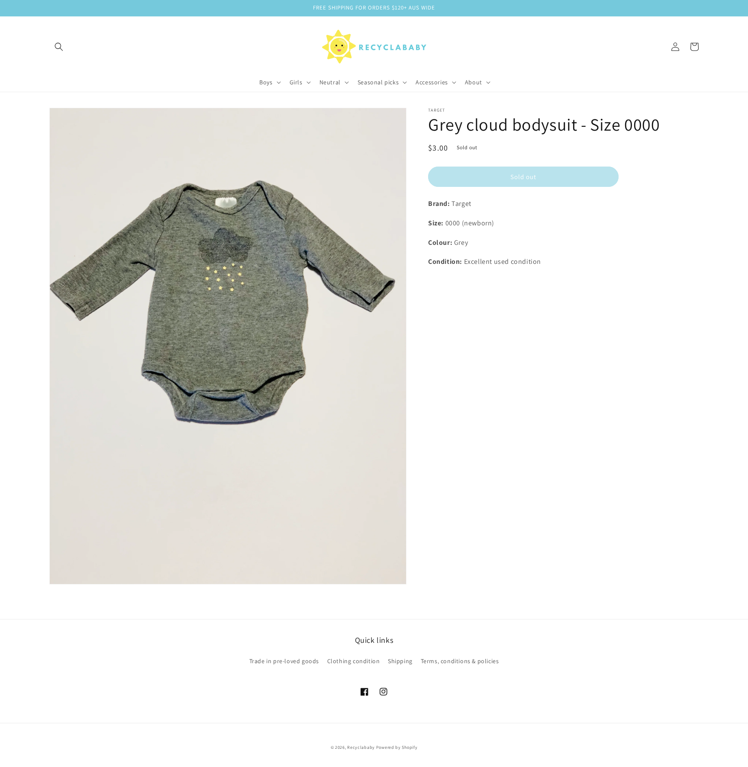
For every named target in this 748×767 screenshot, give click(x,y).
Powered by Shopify (397, 747)
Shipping (400, 661)
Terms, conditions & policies (460, 661)
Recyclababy (361, 747)
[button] (58, 46)
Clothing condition (353, 661)
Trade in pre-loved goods (284, 661)
